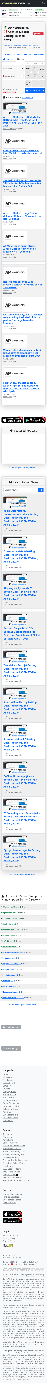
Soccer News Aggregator (31, 45)
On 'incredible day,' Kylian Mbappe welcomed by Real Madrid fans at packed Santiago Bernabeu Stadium (23, 319)
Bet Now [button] (39, 34)
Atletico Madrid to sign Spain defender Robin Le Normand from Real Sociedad (22, 215)
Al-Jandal (13, 1245)
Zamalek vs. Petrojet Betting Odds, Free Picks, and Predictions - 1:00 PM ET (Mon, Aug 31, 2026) (20, 670)
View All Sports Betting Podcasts (24, 467)
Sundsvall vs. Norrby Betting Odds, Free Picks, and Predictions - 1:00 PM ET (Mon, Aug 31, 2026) (20, 707)
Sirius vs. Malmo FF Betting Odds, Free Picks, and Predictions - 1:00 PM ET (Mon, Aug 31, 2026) (20, 744)
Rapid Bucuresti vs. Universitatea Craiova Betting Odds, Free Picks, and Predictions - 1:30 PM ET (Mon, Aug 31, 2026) (20, 517)
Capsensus (10, 59)
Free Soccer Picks (9, 129)
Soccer (33, 1033)
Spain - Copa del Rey (12, 89)
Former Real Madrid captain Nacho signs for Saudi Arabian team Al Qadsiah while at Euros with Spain (21, 387)
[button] (43, 3)
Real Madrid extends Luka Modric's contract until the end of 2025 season (22, 284)
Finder (28, 54)
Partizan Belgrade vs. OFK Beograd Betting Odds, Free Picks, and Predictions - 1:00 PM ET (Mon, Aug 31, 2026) (21, 633)
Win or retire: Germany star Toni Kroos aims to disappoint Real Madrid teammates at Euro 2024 (22, 352)
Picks (9, 54)
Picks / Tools (34, 90)
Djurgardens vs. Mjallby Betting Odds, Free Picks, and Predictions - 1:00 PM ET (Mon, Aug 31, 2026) (21, 855)
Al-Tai (39, 1242)
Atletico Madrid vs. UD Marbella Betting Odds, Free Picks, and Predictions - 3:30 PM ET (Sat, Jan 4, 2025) (23, 121)
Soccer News (17, 45)
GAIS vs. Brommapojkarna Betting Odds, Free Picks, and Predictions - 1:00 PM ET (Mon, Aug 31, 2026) (20, 781)
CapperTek (6, 45)
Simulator (40, 54)
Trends (18, 54)
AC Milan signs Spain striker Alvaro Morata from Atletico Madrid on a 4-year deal (19, 248)
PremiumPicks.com (10, 1201)
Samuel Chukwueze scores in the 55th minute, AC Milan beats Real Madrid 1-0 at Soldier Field (22, 183)
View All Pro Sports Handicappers (23, 1004)
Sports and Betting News (20, 1033)
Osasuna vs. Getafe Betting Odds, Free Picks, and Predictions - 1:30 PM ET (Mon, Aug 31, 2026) (20, 556)
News (21, 59)
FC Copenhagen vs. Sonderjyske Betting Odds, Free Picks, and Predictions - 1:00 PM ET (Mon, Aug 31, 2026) (21, 818)
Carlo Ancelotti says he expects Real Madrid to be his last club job (22, 152)
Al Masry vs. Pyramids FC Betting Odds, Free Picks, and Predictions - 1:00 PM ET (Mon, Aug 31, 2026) (20, 593)
